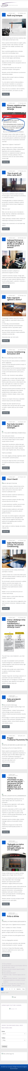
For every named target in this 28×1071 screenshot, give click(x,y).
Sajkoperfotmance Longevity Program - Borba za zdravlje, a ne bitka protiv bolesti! (15, 244)
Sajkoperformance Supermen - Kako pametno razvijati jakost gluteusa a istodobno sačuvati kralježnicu (14, 980)
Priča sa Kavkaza (7, 963)
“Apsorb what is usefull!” (9, 967)
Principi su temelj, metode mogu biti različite (14, 969)
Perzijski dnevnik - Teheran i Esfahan (12, 985)
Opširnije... (6, 94)
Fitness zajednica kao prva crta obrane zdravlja (16, 107)
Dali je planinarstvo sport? (9, 973)
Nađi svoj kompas (14, 15)
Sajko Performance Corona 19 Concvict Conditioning (15, 544)
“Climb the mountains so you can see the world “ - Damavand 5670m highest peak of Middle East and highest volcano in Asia (16, 784)
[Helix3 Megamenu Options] (26, 4)
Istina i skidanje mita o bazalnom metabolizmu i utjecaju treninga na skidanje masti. (16, 623)
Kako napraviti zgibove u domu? (14, 298)
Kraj (23, 989)
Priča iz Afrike (13, 916)
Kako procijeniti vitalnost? (14, 700)
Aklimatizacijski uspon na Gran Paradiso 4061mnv (15, 965)
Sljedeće (19, 989)
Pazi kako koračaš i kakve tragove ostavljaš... (15, 426)
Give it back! (12, 479)
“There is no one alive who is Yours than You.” (14, 983)
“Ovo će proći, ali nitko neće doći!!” (14, 174)
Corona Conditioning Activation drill (16, 353)
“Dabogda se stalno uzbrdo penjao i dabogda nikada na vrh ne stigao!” (15, 847)
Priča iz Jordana (7, 971)
